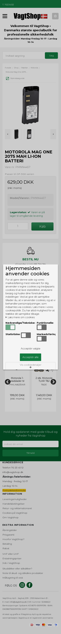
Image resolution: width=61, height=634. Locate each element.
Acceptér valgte (30, 348)
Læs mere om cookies (21, 317)
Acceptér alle (30, 357)
